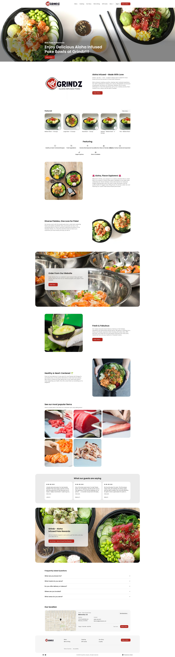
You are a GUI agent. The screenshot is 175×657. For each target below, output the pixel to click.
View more (48, 493)
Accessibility (76, 648)
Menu (75, 4)
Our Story (88, 4)
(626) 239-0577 (97, 619)
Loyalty (101, 641)
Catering (82, 4)
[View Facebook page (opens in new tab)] (43, 655)
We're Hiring (97, 4)
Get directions (123, 613)
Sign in (118, 4)
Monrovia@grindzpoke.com (100, 621)
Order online (124, 626)
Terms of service (67, 648)
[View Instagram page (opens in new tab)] (45, 655)
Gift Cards (104, 4)
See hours (115, 626)
